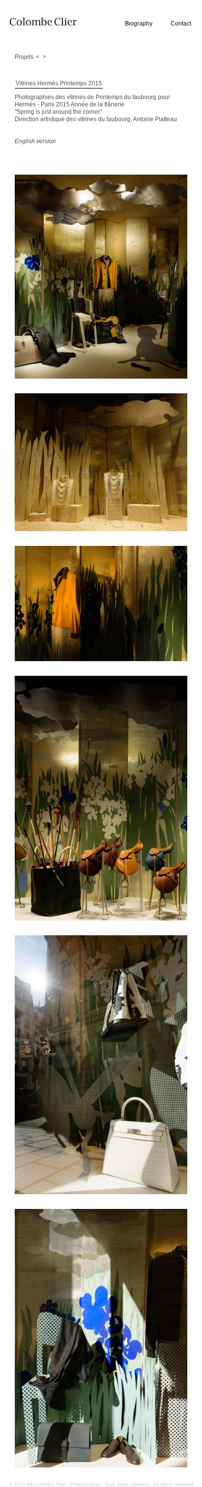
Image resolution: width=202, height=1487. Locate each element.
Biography (138, 23)
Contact (181, 23)
